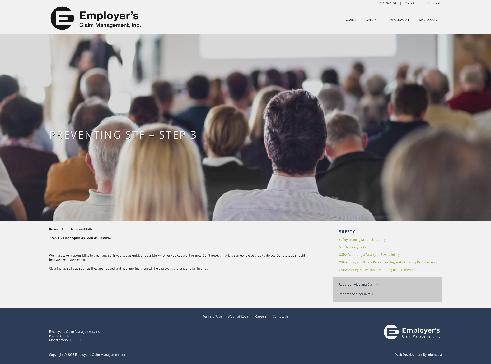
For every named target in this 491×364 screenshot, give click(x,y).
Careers (261, 316)
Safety (371, 20)
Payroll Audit (398, 20)
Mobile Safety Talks (352, 247)
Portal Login (434, 3)
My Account (429, 20)
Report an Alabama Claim (357, 284)
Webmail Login (238, 316)
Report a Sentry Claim (354, 294)
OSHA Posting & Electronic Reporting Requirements (376, 270)
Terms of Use (212, 316)
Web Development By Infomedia (418, 355)
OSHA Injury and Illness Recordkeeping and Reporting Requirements (388, 262)
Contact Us (411, 3)
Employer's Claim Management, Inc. (75, 332)
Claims (351, 20)
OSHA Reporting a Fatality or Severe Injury (369, 255)
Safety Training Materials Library (362, 240)
